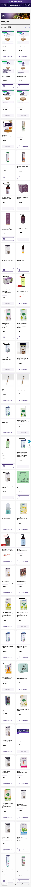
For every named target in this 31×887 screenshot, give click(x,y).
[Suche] (5, 5)
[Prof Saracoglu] (15, 5)
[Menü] (1, 5)
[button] (29, 5)
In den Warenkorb (8, 56)
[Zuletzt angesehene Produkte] (29, 441)
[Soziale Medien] (29, 445)
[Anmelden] (25, 5)
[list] (9, 27)
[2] (10, 27)
